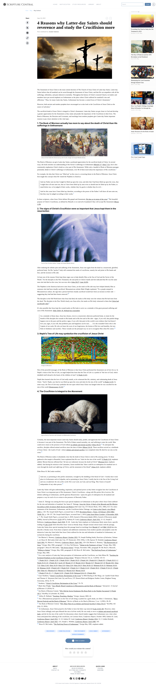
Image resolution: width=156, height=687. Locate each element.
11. (38, 598)
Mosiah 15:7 (90, 563)
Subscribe (100, 670)
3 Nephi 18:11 (94, 568)
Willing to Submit (44, 550)
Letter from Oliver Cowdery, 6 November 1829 (102, 514)
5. (37, 572)
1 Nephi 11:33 (108, 382)
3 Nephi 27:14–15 (106, 568)
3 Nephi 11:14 (84, 568)
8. (37, 585)
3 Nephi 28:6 (91, 573)
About (98, 4)
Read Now (142, 21)
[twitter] (27, 28)
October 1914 (86, 619)
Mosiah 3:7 (98, 164)
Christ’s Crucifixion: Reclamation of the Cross (65, 576)
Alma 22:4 (69, 565)
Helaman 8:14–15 (99, 565)
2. (37, 537)
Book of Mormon (77, 668)
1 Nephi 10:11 (43, 560)
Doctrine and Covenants (77, 670)
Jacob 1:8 (61, 563)
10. (38, 595)
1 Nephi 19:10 (64, 560)
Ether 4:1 (44, 570)
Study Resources (79, 4)
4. (37, 560)
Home (55, 4)
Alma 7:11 (105, 164)
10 (114, 328)
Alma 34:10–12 (88, 565)
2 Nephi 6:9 (92, 560)
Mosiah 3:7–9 (70, 563)
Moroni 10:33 (80, 570)
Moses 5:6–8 (87, 447)
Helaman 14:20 (45, 568)
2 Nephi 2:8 (84, 560)
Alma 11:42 (45, 565)
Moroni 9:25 (70, 570)
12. (38, 603)
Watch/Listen (65, 4)
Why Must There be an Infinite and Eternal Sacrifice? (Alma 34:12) (82, 604)
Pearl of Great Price (77, 673)
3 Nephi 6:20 (55, 568)
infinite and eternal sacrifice (75, 450)
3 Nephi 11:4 (106, 459)
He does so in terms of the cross (96, 199)
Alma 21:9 (95, 467)
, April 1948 (85, 622)
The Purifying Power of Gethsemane (104, 550)
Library (91, 4)
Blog (31, 10)
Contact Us (55, 670)
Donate (147, 4)
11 (64, 386)
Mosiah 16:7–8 (100, 563)
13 (41, 452)
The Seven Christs (67, 548)
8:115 (90, 517)
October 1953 (66, 537)
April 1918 (54, 522)
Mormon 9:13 (103, 462)
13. (38, 608)
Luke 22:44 (48, 525)
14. (38, 623)
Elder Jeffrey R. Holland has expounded (66, 311)
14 (62, 484)
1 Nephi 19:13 (74, 560)
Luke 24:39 (84, 282)
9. (37, 590)
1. (37, 501)
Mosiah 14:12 (80, 563)
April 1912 (90, 519)
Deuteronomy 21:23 (56, 387)
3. (37, 554)
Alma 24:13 (78, 565)
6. (37, 575)
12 (101, 444)
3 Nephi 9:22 (64, 568)
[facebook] (27, 22)
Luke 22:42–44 (98, 609)
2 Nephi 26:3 (53, 563)
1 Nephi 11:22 (82, 375)
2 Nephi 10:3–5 (111, 560)
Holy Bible (77, 672)
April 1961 (72, 542)
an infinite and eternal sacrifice (81, 445)
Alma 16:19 (53, 565)
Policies (100, 668)
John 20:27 (75, 282)
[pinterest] (27, 33)
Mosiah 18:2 (110, 563)
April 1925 (47, 622)
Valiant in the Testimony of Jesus (91, 545)
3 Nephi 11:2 (74, 568)
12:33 (115, 517)
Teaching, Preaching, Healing (63, 596)
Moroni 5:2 (62, 570)
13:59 (59, 519)
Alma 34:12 (96, 445)
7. (37, 583)
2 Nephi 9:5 (101, 560)
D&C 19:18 (107, 527)
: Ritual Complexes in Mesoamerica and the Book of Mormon (76, 586)
